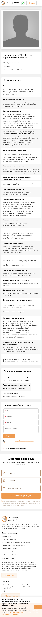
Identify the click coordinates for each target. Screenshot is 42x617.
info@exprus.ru (6, 591)
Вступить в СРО (6, 536)
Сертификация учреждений (10, 548)
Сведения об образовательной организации (16, 542)
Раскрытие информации (9, 554)
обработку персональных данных (18, 442)
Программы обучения (8, 539)
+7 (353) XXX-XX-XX (12, 70)
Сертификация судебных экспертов (13, 545)
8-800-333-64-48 (7, 589)
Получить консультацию (21, 495)
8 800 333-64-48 (13, 2)
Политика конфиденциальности (12, 551)
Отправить (9, 436)
